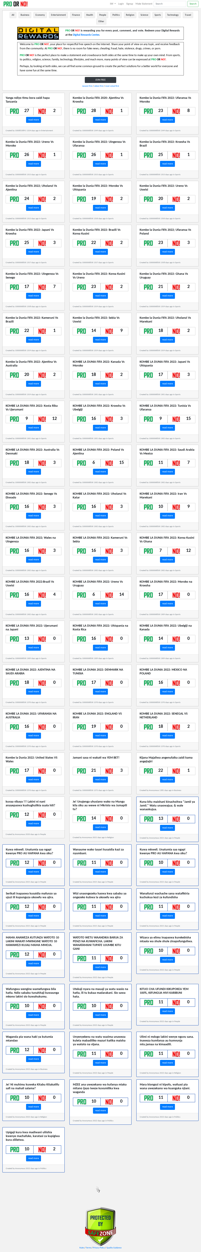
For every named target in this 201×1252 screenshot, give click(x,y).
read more (33, 120)
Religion (130, 15)
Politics (116, 15)
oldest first (98, 86)
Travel (188, 15)
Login (121, 4)
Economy (40, 15)
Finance (76, 15)
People (102, 15)
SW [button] (112, 4)
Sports (158, 15)
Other (101, 21)
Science (144, 15)
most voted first (112, 86)
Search (193, 4)
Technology (173, 15)
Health (89, 15)
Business (25, 15)
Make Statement (144, 4)
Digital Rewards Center (86, 34)
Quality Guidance (114, 1248)
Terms (88, 1248)
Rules (81, 1248)
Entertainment (58, 15)
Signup (129, 4)
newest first (87, 86)
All (13, 15)
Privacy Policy (99, 1248)
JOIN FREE (100, 80)
